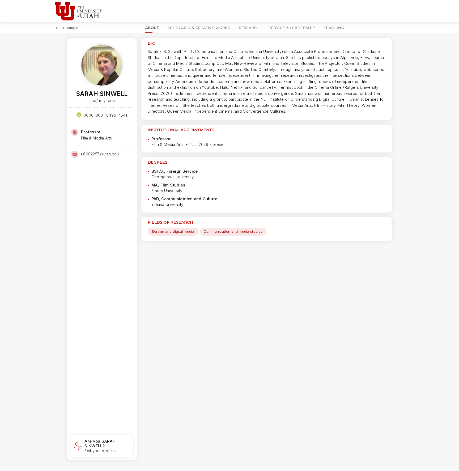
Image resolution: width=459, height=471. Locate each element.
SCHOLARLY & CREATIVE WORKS (199, 28)
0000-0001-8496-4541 (105, 115)
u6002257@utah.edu (100, 154)
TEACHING (334, 28)
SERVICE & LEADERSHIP (292, 28)
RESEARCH (249, 28)
